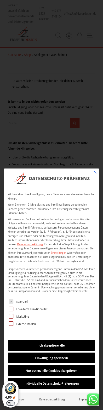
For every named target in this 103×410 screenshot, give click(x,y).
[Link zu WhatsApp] (93, 398)
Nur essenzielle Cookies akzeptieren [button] (52, 370)
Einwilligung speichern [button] (51, 358)
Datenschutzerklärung (30, 244)
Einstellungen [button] (58, 253)
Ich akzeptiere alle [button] (52, 345)
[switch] (10, 403)
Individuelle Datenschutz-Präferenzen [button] (51, 383)
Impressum (85, 399)
